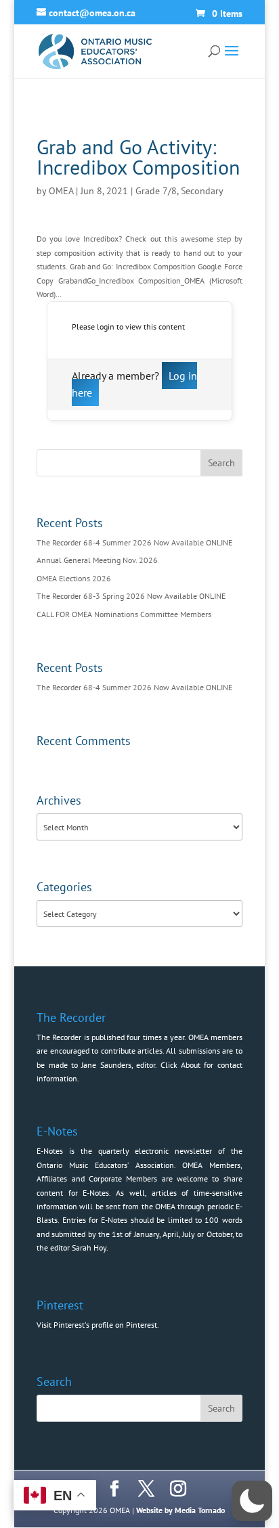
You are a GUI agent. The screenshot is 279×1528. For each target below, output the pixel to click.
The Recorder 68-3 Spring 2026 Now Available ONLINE (131, 596)
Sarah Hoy (89, 1247)
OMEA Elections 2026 (74, 578)
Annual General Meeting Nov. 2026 (97, 560)
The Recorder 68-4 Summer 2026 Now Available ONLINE (134, 542)
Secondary (202, 191)
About (190, 1065)
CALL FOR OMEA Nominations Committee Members (124, 614)
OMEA (61, 191)
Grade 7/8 (156, 191)
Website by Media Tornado (180, 1510)
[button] (252, 1501)
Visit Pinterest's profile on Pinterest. (98, 1325)
